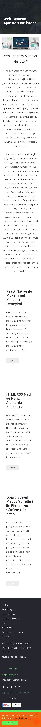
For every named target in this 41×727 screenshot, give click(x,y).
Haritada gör (12, 669)
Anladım (10, 723)
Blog (4, 623)
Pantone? (6, 605)
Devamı (12, 361)
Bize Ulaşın (7, 627)
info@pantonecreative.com (14, 679)
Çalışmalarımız (8, 614)
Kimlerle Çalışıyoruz (11, 618)
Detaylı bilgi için (21, 718)
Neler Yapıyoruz (9, 609)
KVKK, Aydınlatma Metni (13, 632)
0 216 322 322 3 (10, 675)
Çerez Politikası (9, 636)
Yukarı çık (12, 698)
